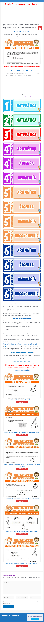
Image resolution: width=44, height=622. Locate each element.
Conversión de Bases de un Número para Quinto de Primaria (22, 498)
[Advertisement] (22, 15)
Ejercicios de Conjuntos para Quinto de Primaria (22, 399)
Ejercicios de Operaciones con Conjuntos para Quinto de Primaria (22, 432)
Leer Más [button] (40, 616)
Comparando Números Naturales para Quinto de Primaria (22, 563)
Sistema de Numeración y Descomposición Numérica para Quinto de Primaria (22, 465)
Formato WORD (18, 94)
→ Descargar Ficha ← (22, 402)
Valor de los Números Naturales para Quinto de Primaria (22, 531)
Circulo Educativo (9, 346)
